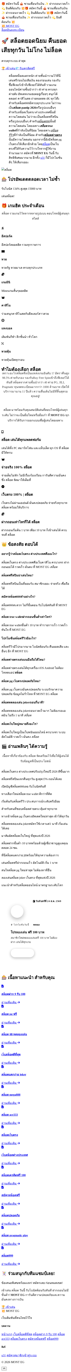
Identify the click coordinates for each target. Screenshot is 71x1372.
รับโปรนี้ (24, 953)
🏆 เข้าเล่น (8, 68)
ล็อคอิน (6, 29)
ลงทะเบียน (17, 29)
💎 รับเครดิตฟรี (25, 68)
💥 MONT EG (10, 25)
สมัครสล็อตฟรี (37, 1338)
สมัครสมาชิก (15, 1355)
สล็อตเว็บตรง (18, 1338)
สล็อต (46, 144)
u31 (42, 157)
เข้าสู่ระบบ (30, 1355)
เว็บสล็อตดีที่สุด (22, 1334)
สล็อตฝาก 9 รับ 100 (45, 1334)
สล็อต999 (52, 1338)
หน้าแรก (6, 1334)
